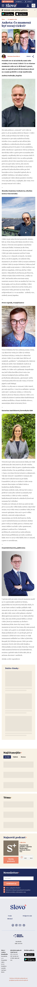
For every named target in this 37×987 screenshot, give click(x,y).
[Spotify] (24, 926)
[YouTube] (20, 926)
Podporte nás (27, 916)
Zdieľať (29, 56)
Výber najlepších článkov (13, 888)
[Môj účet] (28, 5)
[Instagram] (16, 926)
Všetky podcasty (11, 860)
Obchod (9, 919)
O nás (10, 916)
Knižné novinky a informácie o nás (16, 892)
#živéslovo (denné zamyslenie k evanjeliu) (18, 890)
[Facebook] (13, 926)
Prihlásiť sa (11, 884)
